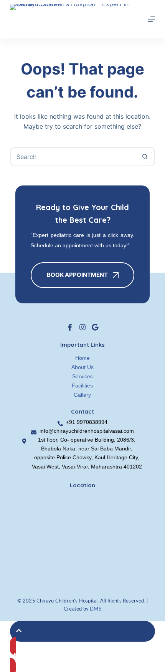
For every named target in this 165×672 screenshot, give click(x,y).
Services (82, 376)
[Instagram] (82, 327)
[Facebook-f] (69, 327)
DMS (95, 609)
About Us (82, 367)
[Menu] (151, 19)
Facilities (82, 385)
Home (82, 358)
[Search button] (144, 156)
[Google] (95, 327)
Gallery (82, 395)
